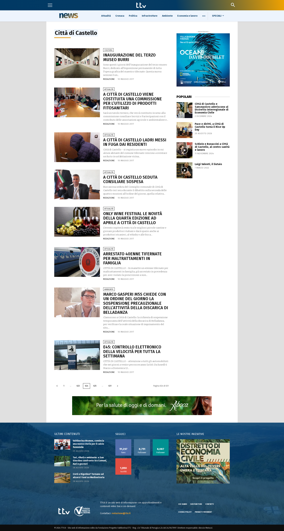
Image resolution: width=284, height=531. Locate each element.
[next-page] (117, 386)
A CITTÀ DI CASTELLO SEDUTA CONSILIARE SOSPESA (130, 179)
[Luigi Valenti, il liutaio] (184, 170)
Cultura (108, 50)
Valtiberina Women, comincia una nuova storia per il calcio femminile (88, 444)
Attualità (108, 89)
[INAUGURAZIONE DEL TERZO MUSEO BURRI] (77, 63)
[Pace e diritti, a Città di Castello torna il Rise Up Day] (184, 130)
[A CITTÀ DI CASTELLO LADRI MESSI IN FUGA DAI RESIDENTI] (77, 147)
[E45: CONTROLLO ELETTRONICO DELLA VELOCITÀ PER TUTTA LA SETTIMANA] (77, 355)
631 (109, 386)
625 (94, 386)
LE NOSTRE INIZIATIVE (190, 434)
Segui (142, 440)
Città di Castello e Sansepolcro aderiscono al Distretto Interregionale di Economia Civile (211, 108)
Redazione (109, 79)
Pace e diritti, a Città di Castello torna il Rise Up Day (210, 126)
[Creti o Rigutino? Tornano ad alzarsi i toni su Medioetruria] (62, 478)
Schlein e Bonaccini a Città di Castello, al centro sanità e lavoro (212, 146)
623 (78, 386)
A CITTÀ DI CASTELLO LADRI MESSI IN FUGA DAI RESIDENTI (134, 142)
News (68, 16)
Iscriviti (123, 459)
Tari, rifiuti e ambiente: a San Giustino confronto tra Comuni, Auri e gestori (90, 460)
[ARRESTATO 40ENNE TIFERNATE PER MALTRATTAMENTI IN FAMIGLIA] (77, 262)
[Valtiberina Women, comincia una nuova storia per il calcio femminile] (62, 444)
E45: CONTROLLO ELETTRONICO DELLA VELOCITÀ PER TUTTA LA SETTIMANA (132, 352)
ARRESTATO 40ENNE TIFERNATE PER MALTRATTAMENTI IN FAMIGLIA (132, 259)
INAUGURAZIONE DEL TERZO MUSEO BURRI (129, 57)
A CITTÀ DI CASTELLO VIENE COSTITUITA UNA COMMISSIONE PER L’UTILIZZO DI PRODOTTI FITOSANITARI (132, 101)
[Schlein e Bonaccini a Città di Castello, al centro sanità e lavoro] (184, 150)
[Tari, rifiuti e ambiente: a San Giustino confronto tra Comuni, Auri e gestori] (62, 461)
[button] (233, 5)
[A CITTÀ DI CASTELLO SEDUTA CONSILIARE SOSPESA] (77, 184)
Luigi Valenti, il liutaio (208, 164)
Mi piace (123, 440)
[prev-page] (57, 386)
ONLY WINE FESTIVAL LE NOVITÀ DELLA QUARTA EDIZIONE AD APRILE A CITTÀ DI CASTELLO (132, 218)
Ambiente (109, 289)
